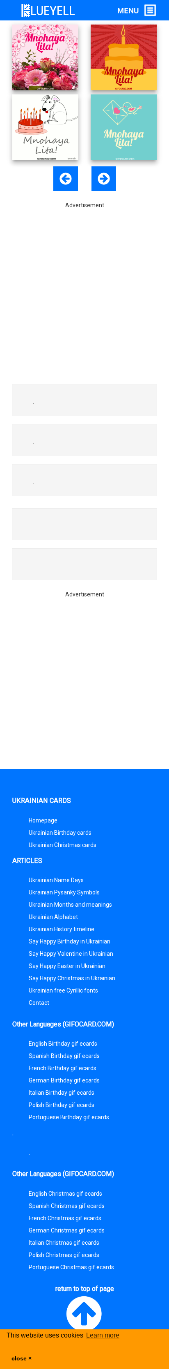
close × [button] (21, 1358)
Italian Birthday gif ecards (61, 1092)
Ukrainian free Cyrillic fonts (63, 990)
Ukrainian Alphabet (53, 917)
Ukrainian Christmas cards (62, 845)
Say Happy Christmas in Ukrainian (72, 978)
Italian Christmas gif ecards (64, 1242)
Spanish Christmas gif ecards (67, 1206)
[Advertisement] (84, 293)
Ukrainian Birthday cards (60, 832)
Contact (39, 1002)
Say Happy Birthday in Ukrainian (69, 941)
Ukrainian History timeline (61, 929)
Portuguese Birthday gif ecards (69, 1117)
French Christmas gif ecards (65, 1218)
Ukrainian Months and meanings (70, 904)
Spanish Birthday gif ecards (64, 1056)
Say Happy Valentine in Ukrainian (71, 953)
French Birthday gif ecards (62, 1068)
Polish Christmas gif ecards (64, 1255)
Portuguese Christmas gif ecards (71, 1267)
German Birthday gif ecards (64, 1080)
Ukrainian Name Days (56, 880)
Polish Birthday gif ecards (61, 1105)
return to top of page (84, 1289)
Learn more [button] (102, 1335)
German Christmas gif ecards (67, 1230)
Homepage (43, 820)
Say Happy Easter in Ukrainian (67, 966)
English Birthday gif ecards (63, 1043)
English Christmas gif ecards (65, 1193)
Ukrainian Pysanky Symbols (64, 892)
